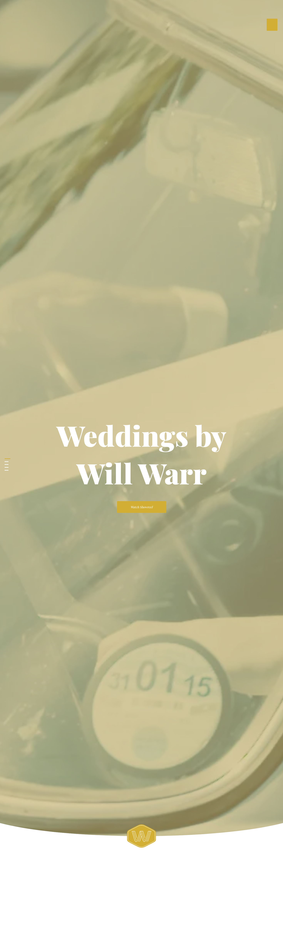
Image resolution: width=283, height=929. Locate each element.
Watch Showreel (142, 507)
